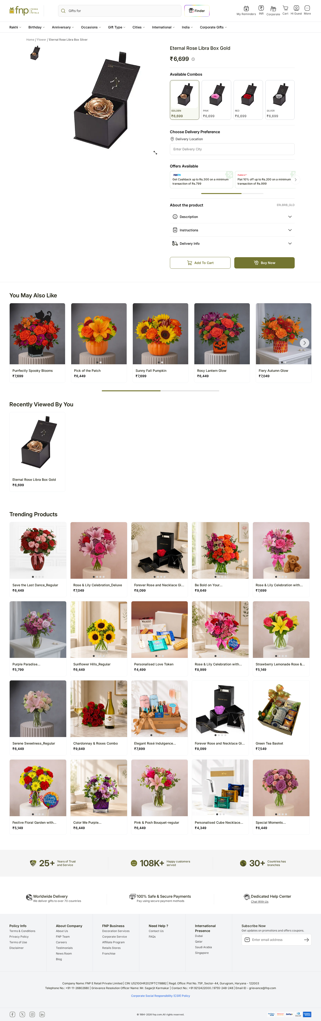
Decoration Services (115, 931)
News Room (64, 953)
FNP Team (63, 936)
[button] (15, 27)
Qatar (199, 941)
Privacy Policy (19, 936)
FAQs (152, 936)
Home (31, 40)
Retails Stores (111, 948)
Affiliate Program (113, 942)
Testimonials (64, 948)
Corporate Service (114, 936)
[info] (193, 59)
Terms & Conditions (22, 931)
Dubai (199, 936)
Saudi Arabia (203, 947)
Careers (61, 942)
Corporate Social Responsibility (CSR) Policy (160, 996)
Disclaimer (16, 948)
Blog (59, 959)
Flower (42, 40)
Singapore (202, 953)
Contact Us (156, 931)
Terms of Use (18, 942)
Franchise (108, 953)
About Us (62, 931)
